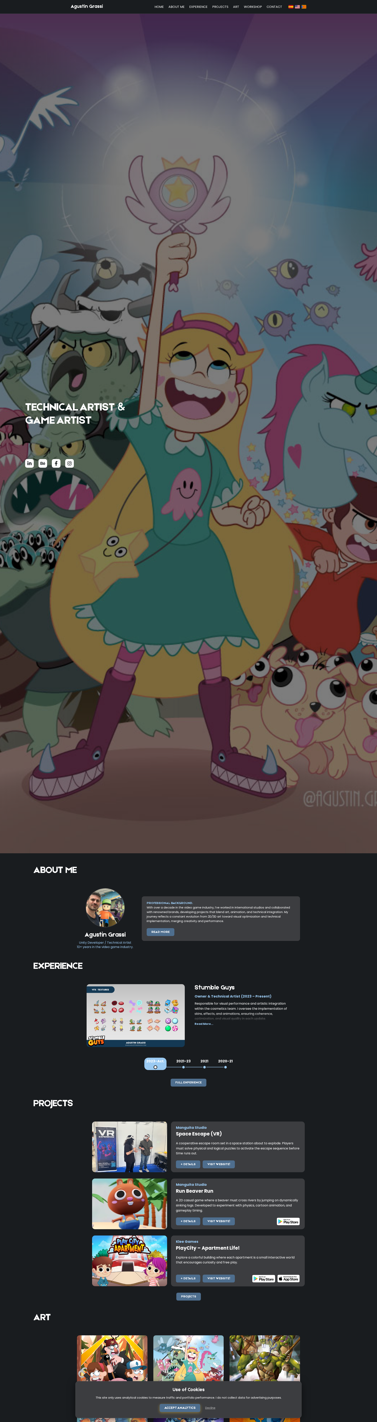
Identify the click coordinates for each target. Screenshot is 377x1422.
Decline (210, 1408)
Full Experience (188, 1082)
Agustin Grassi (87, 6)
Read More (160, 932)
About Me (176, 7)
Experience (198, 7)
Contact (274, 7)
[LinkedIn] (29, 463)
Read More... (204, 1024)
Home (159, 7)
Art (236, 7)
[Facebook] (56, 463)
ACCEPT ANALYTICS (180, 1408)
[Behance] (42, 463)
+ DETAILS (188, 1164)
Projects (220, 7)
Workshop (253, 7)
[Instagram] (69, 463)
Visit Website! (218, 1164)
